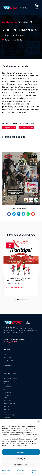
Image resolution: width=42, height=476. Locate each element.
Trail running (9, 415)
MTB (5, 398)
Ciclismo (7, 387)
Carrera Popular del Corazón (18, 279)
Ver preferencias (21, 465)
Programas (8, 360)
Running (7, 409)
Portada (5, 22)
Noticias (7, 357)
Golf (5, 389)
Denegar (21, 458)
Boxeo (6, 384)
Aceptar (21, 452)
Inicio (6, 354)
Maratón (7, 392)
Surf (5, 412)
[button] (38, 422)
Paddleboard (9, 403)
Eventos (13, 22)
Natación (7, 401)
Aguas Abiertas (10, 378)
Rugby (6, 406)
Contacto (8, 366)
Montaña (7, 395)
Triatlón (7, 417)
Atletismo (8, 381)
